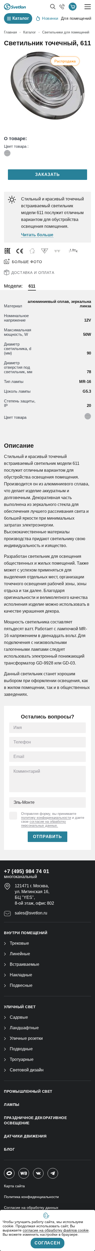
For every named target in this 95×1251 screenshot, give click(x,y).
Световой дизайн (27, 1070)
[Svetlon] (15, 6)
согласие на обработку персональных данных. (43, 824)
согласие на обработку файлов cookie (56, 1230)
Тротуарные (22, 1059)
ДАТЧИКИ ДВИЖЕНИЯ (25, 1136)
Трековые (19, 943)
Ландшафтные (24, 1028)
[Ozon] (9, 1173)
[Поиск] (52, 6)
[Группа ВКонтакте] (38, 1173)
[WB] (23, 1173)
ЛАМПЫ (12, 1104)
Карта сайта (14, 1186)
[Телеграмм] (53, 1173)
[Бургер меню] (87, 6)
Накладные (21, 975)
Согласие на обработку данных (31, 1207)
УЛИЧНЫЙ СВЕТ (20, 1007)
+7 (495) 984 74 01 (26, 871)
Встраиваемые (24, 964)
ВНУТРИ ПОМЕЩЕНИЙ (25, 933)
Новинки (50, 18)
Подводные (21, 1049)
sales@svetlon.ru (31, 913)
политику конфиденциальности (46, 818)
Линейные (20, 954)
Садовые (19, 1017)
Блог (9, 1149)
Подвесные (21, 985)
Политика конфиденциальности (31, 1197)
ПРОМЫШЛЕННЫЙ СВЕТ (28, 1091)
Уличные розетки (26, 1038)
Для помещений (76, 18)
